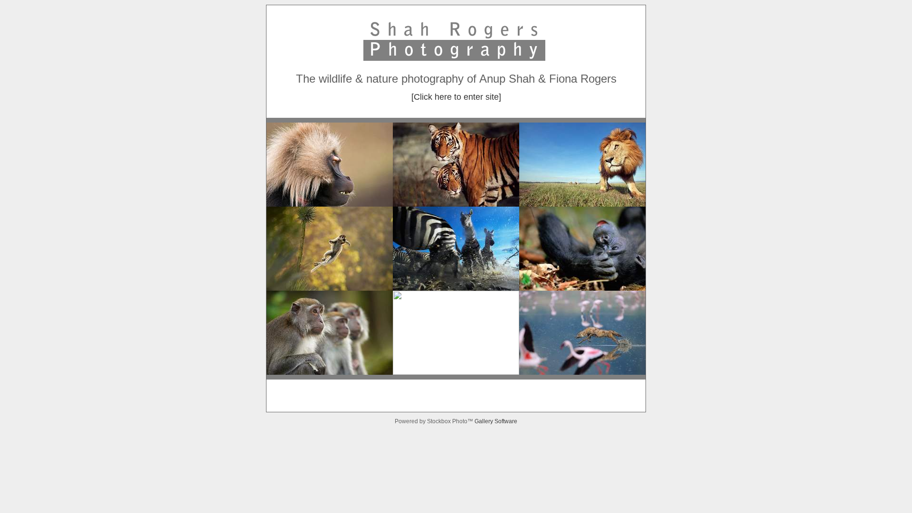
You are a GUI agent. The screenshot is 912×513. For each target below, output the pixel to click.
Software (505, 421)
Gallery (484, 421)
